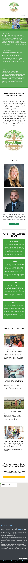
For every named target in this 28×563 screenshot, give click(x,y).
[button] (22, 15)
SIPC (22, 529)
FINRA (19, 529)
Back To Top (22, 558)
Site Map (3, 554)
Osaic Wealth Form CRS (6, 525)
